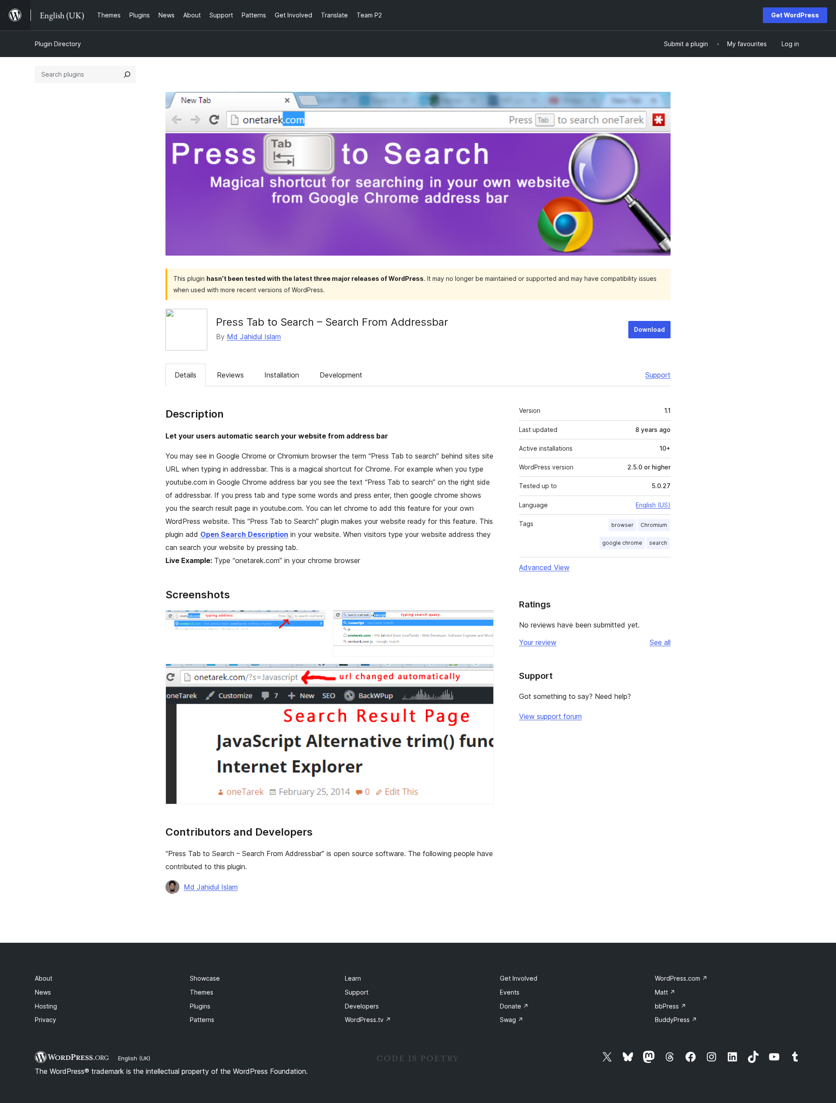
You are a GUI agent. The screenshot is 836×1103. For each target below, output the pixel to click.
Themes (201, 992)
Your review (537, 642)
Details (185, 375)
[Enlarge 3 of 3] (482, 675)
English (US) (653, 505)
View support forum (550, 716)
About (43, 978)
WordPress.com (681, 978)
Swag (511, 1019)
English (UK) (134, 1058)
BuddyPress (676, 1019)
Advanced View (544, 567)
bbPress (670, 1006)
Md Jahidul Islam (254, 336)
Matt (665, 992)
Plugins (200, 1006)
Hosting (46, 1006)
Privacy (45, 1019)
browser (622, 525)
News (43, 992)
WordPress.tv (368, 1019)
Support (658, 375)
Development (341, 375)
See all (660, 642)
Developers (362, 1006)
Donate (514, 1006)
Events (509, 992)
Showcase (205, 978)
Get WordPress (795, 15)
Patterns (202, 1019)
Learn (353, 978)
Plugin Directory (58, 43)
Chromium (653, 525)
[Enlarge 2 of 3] (482, 621)
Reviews (230, 375)
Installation (281, 375)
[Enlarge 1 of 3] (314, 621)
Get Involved (518, 978)
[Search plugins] (127, 74)
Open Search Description (244, 534)
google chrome (622, 543)
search (658, 543)
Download (649, 329)
